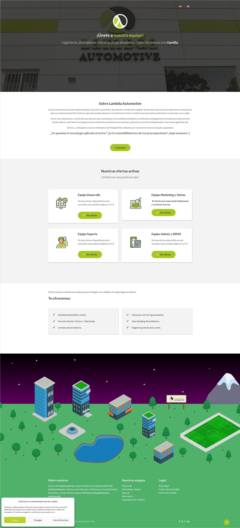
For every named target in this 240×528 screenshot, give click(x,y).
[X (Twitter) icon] (182, 521)
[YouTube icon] (185, 521)
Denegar (38, 520)
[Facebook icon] (179, 521)
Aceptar (15, 520)
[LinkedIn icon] (188, 521)
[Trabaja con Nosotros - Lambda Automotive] (57, 6)
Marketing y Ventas (131, 489)
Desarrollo (127, 485)
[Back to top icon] (227, 522)
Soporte (125, 492)
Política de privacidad (169, 489)
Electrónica (127, 496)
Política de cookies (168, 492)
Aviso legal (164, 485)
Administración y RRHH (133, 499)
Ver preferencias (60, 520)
